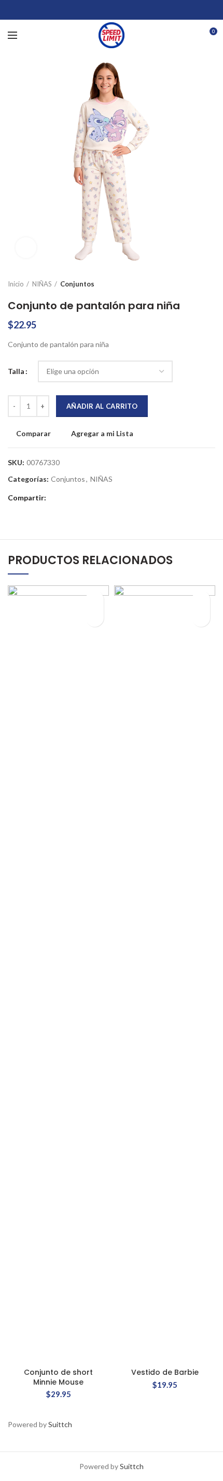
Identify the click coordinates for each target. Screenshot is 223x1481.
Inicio (16, 284)
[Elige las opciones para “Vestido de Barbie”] (201, 618)
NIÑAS (42, 284)
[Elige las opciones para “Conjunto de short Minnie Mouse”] (95, 618)
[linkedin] (95, 498)
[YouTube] (124, 10)
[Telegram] (108, 498)
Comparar (33, 433)
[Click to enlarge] (26, 247)
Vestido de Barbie (165, 1372)
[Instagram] (111, 10)
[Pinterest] (137, 10)
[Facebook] (85, 10)
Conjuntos (77, 284)
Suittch (60, 1424)
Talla (16, 371)
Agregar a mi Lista (102, 433)
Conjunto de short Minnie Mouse (58, 1377)
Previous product (189, 284)
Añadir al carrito (101, 406)
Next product (210, 284)
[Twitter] (98, 10)
